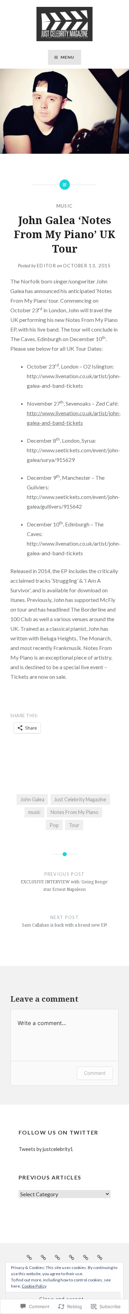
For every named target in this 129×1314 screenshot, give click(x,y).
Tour (74, 825)
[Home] (29, 1256)
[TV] (99, 1256)
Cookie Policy (34, 1286)
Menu (68, 57)
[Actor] (71, 1256)
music (34, 812)
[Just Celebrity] (43, 1256)
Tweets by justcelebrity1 (46, 1149)
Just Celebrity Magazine (80, 799)
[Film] (85, 1256)
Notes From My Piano (74, 812)
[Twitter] (57, 1256)
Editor (46, 265)
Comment (95, 1073)
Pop (54, 825)
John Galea (32, 799)
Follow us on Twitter (58, 1132)
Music (64, 206)
